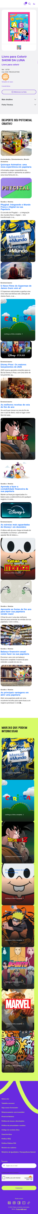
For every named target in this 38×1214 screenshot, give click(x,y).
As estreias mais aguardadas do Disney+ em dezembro (15, 526)
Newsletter (5, 1161)
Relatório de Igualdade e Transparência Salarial (19, 1152)
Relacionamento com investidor (13, 1112)
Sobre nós (5, 1099)
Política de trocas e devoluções (13, 1121)
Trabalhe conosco (8, 1103)
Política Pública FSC (9, 1143)
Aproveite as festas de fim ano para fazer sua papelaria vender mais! (16, 611)
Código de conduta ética (10, 1130)
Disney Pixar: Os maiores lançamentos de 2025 (13, 365)
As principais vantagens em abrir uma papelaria (15, 693)
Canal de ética (7, 1134)
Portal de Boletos (8, 1116)
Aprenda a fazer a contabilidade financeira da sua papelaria (14, 488)
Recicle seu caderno (9, 1147)
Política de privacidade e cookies (13, 1125)
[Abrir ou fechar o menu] (34, 4)
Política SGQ (6, 1139)
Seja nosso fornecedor (10, 1107)
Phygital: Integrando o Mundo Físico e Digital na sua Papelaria (16, 207)
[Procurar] (29, 4)
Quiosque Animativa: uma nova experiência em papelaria (16, 165)
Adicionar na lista (20, 92)
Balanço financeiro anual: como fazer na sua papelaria (15, 653)
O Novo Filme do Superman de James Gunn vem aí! (16, 287)
